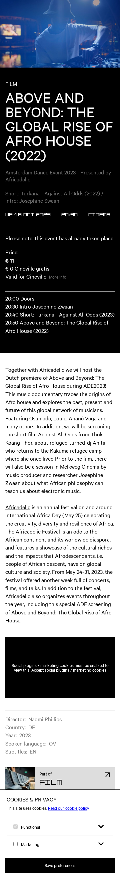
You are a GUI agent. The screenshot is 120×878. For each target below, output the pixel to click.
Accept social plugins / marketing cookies (68, 669)
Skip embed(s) (86, 620)
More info (57, 277)
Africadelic (17, 507)
